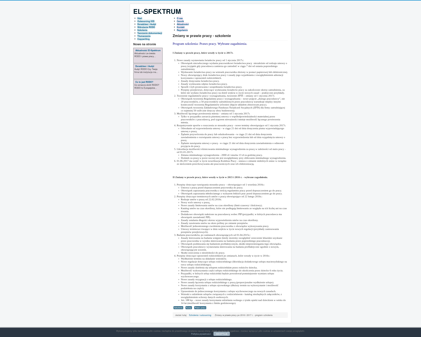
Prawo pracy (200, 307)
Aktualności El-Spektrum (148, 50)
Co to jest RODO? (144, 81)
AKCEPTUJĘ (221, 333)
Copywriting (143, 38)
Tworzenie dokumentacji (149, 33)
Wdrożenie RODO (146, 27)
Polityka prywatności (201, 333)
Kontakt (181, 27)
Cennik (180, 21)
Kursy (188, 307)
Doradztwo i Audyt (146, 24)
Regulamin (182, 30)
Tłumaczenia (143, 36)
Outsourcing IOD (145, 21)
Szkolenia (142, 30)
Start (139, 18)
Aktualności (183, 24)
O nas (180, 18)
